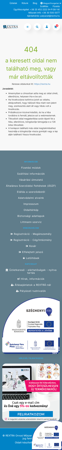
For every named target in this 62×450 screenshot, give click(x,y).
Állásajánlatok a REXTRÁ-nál (32, 285)
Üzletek (13, 3)
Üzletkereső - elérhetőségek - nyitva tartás (32, 271)
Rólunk (25, 3)
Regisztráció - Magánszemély (32, 233)
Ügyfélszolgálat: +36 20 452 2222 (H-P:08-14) (37, 9)
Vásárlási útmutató (31, 179)
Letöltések (32, 258)
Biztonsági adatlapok (31, 216)
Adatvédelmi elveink (31, 197)
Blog (35, 3)
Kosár (32, 246)
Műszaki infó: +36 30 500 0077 (44, 12)
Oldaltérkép (31, 210)
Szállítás (44, 6)
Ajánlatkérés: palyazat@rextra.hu (43, 15)
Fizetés (56, 6)
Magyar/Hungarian (51, 3)
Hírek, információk (32, 278)
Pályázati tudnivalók (32, 291)
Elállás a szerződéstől (31, 191)
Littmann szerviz (31, 222)
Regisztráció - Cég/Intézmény (32, 240)
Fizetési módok (31, 167)
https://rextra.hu (42, 84)
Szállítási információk (31, 173)
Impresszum (31, 204)
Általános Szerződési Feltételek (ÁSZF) (31, 185)
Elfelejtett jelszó (32, 252)
